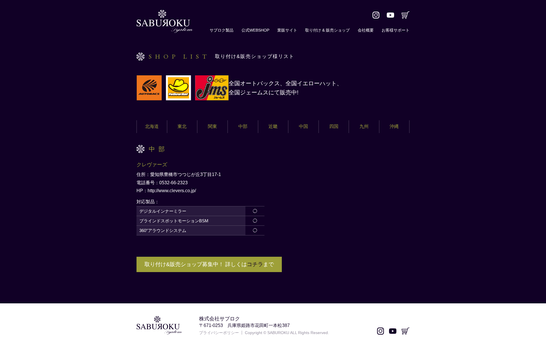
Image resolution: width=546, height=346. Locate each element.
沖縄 (394, 126)
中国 (303, 126)
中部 (242, 126)
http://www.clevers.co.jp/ (172, 190)
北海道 (152, 126)
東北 (182, 126)
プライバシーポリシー (219, 332)
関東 (212, 126)
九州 (364, 126)
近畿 (273, 126)
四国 (333, 126)
